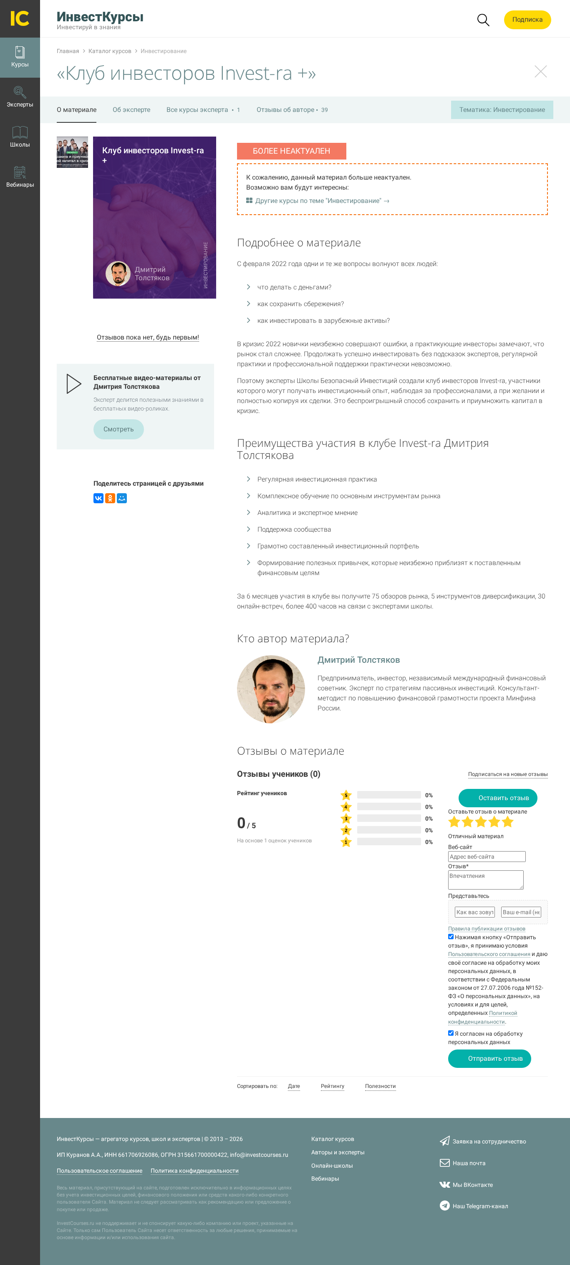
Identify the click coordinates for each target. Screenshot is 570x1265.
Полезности (380, 1086)
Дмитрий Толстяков (359, 660)
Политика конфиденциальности (195, 1170)
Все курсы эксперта (203, 110)
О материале (76, 110)
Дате (294, 1086)
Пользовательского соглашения (489, 954)
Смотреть (118, 429)
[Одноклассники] (110, 498)
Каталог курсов (332, 1139)
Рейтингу (332, 1086)
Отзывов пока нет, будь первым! (148, 337)
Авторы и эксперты (338, 1152)
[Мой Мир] (122, 498)
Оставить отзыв (504, 798)
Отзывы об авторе (292, 110)
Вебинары (325, 1178)
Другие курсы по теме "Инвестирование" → (322, 201)
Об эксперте (131, 110)
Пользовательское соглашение (99, 1170)
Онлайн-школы (332, 1165)
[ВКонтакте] (98, 498)
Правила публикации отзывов (486, 928)
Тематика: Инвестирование (502, 110)
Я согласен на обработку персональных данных (485, 1037)
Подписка (527, 19)
